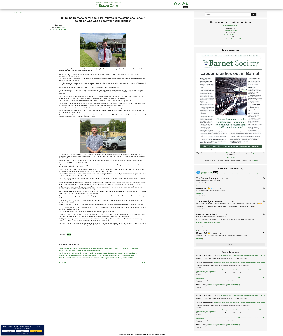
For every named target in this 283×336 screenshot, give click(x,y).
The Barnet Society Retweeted (204, 186)
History (149, 7)
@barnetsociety (220, 178)
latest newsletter (225, 153)
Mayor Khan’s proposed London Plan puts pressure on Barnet (79, 251)
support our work (257, 153)
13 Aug (233, 201)
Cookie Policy (138, 334)
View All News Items (22, 13)
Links (154, 7)
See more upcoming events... (230, 25)
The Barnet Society (206, 178)
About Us (137, 7)
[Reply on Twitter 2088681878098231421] (197, 195)
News (131, 7)
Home (126, 7)
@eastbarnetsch (221, 214)
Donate (186, 7)
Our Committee (169, 7)
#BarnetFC (199, 193)
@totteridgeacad (226, 201)
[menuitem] (126, 8)
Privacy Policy (130, 334)
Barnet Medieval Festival (230, 32)
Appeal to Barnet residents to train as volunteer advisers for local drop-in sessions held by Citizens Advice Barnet (97, 255)
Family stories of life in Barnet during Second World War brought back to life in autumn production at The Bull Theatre (98, 253)
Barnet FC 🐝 (203, 188)
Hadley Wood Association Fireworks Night (230, 36)
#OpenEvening (216, 222)
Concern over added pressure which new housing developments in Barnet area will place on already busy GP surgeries (98, 248)
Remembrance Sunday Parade (230, 40)
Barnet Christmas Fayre (231, 28)
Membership (178, 7)
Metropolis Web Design (160, 334)
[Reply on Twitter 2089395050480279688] (197, 182)
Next (143, 262)
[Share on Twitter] (56, 29)
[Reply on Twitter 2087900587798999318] (197, 208)
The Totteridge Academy (209, 201)
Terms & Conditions (146, 334)
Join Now (231, 157)
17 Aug (227, 178)
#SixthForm (209, 222)
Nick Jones (61, 27)
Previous (63, 262)
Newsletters (160, 7)
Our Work (143, 7)
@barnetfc (215, 188)
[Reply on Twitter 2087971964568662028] (197, 227)
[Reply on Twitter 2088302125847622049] (197, 240)
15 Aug (220, 188)
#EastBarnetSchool (201, 222)
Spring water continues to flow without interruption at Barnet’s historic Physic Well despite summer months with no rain (230, 263)
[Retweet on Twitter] (196, 185)
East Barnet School (206, 214)
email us (254, 160)
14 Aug (220, 233)
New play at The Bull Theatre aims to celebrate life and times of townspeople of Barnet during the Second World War (98, 258)
